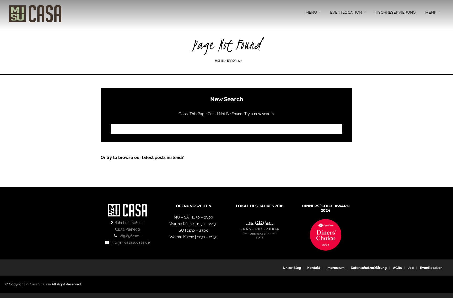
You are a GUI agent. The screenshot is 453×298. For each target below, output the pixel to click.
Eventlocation (346, 12)
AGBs (397, 268)
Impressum (335, 268)
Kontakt (313, 268)
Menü (311, 12)
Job (411, 268)
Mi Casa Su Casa (38, 284)
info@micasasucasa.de (130, 242)
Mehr (430, 12)
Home (219, 60)
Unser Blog (292, 268)
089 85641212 (129, 236)
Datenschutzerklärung (369, 268)
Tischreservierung (395, 12)
